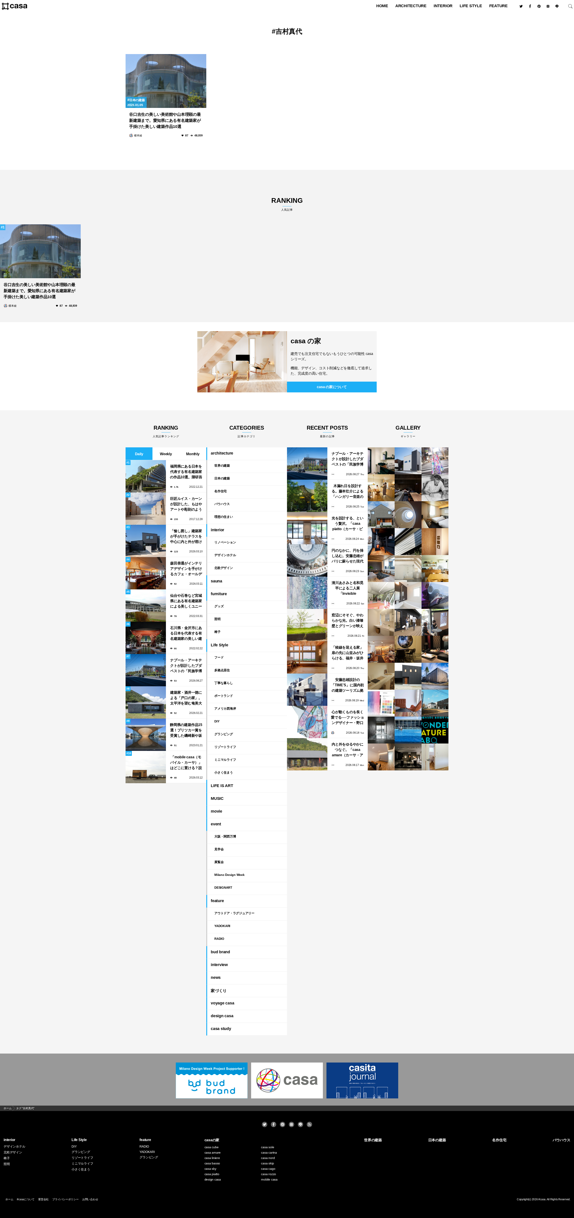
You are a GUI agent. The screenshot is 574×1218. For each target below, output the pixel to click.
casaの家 (212, 1140)
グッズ (219, 606)
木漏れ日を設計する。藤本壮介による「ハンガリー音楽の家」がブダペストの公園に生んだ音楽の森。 (347, 491)
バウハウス (222, 504)
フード (219, 657)
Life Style (471, 6)
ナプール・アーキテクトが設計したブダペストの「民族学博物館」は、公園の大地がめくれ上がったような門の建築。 (186, 666)
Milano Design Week (229, 875)
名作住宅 (220, 491)
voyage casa (222, 1003)
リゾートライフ (225, 747)
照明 (217, 619)
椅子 (217, 632)
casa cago (268, 1168)
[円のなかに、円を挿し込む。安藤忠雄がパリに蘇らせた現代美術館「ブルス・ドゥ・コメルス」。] (307, 560)
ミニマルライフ (225, 759)
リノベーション (225, 542)
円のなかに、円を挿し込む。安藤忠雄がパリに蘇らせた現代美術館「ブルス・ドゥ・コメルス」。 (347, 556)
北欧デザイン (223, 568)
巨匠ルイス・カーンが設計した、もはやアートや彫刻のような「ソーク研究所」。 (186, 504)
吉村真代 (289, 31)
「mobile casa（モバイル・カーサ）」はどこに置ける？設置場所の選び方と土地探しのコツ (186, 763)
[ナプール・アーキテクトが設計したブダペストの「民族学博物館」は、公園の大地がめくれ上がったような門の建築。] (307, 463)
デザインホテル (225, 555)
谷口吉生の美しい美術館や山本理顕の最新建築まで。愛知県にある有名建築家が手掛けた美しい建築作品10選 (165, 120)
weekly (166, 454)
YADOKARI (222, 926)
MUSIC (217, 798)
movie (216, 811)
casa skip (267, 1163)
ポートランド (223, 696)
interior (443, 6)
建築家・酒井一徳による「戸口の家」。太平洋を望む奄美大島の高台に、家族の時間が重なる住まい (186, 698)
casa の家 (306, 341)
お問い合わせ (90, 1199)
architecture (410, 6)
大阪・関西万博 (225, 836)
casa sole (267, 1147)
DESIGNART (223, 887)
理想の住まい (223, 516)
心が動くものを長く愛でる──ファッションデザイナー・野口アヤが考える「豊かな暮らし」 (347, 718)
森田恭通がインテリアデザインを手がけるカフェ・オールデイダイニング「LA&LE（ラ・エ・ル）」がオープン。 (186, 569)
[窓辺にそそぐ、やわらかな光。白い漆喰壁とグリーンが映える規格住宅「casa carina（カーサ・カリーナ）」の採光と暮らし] (307, 625)
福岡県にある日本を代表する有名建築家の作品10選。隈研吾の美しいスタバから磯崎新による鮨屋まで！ (186, 472)
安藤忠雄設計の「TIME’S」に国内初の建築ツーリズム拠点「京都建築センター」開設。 (347, 685)
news (216, 977)
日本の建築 (137, 100)
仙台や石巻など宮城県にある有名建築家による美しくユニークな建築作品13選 (186, 601)
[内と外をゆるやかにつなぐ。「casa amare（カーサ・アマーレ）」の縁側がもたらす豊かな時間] (307, 754)
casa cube (211, 1147)
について (332, 387)
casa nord (268, 1158)
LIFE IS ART (222, 785)
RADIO (219, 938)
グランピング (223, 734)
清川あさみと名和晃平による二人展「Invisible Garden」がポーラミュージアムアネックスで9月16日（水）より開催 (347, 588)
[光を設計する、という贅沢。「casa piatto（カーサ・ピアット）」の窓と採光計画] (307, 528)
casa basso (212, 1163)
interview (219, 964)
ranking (286, 204)
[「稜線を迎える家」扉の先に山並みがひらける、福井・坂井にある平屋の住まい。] (307, 657)
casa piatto (211, 1174)
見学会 (219, 849)
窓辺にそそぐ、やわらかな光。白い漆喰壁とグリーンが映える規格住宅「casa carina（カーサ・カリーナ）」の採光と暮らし (347, 621)
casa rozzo (268, 1174)
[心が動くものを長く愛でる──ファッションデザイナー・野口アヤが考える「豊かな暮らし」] (307, 722)
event (216, 824)
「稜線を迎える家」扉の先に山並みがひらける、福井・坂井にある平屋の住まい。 (347, 653)
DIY (216, 721)
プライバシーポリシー (65, 1199)
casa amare (212, 1152)
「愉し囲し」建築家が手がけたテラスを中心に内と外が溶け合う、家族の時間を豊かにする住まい (186, 536)
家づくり (219, 990)
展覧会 (219, 862)
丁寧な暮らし (223, 683)
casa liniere (212, 1158)
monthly (192, 454)
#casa (542, 1199)
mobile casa (269, 1179)
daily (139, 454)
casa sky (210, 1168)
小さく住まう (223, 772)
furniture (219, 594)
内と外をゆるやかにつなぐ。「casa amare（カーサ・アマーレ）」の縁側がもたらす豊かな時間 (347, 750)
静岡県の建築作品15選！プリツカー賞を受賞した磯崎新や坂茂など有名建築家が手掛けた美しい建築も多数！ (186, 730)
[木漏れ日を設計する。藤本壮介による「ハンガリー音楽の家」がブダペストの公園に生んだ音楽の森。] (307, 496)
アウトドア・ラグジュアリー (234, 913)
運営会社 (43, 1199)
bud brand (220, 952)
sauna (216, 581)
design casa (222, 1016)
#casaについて (26, 1199)
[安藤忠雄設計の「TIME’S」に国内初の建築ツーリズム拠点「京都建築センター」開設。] (307, 690)
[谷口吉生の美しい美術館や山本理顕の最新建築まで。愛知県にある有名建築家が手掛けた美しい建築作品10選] (166, 81)
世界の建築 (222, 465)
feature (498, 6)
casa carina (269, 1152)
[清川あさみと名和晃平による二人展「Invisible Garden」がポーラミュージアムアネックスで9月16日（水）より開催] (307, 593)
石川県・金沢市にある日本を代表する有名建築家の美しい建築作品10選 (186, 633)
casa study (221, 1028)
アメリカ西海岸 (225, 708)
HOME (382, 6)
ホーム (9, 1199)
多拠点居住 (222, 670)
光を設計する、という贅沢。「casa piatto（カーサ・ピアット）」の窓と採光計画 (347, 524)
